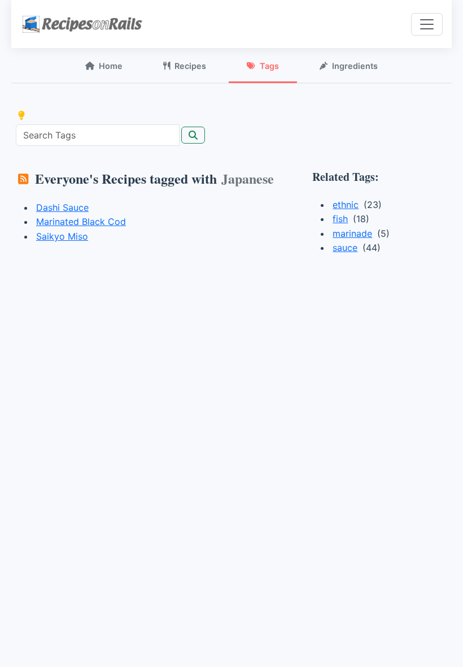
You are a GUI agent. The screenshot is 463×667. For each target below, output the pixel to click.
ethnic (346, 204)
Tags (269, 66)
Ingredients (355, 66)
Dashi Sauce (62, 207)
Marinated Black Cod (81, 221)
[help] (21, 115)
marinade (352, 233)
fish (340, 218)
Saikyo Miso (62, 236)
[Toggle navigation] (427, 24)
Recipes (190, 66)
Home (111, 66)
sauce (345, 247)
